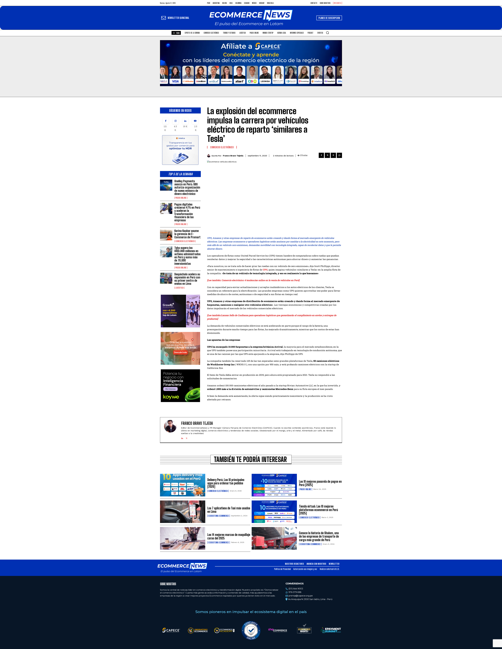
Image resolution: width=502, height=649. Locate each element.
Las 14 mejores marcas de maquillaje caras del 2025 (228, 536)
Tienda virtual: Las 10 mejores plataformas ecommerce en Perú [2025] (318, 509)
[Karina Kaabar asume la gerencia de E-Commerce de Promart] (166, 234)
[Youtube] (195, 121)
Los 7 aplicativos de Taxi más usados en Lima (228, 509)
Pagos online (180, 198)
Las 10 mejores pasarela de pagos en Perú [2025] (320, 483)
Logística (179, 288)
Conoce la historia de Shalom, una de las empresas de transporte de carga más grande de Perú (319, 536)
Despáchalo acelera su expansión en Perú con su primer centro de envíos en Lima (187, 279)
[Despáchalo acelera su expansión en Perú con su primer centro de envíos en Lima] (166, 278)
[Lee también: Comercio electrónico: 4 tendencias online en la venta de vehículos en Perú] (253, 280)
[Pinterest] (333, 155)
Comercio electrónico (185, 241)
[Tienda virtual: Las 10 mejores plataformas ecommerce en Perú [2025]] (274, 511)
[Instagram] (175, 121)
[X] (327, 155)
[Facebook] (166, 121)
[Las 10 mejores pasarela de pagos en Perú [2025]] (274, 485)
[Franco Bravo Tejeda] (209, 155)
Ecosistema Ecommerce (218, 516)
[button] (327, 33)
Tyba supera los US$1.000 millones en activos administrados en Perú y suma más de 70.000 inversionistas (187, 255)
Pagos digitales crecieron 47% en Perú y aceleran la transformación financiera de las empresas (187, 212)
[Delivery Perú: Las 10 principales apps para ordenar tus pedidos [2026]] (182, 485)
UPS (265, 269)
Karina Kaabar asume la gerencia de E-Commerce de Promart (187, 234)
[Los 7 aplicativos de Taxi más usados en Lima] (182, 511)
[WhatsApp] (339, 155)
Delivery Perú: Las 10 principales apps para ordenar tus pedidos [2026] (225, 483)
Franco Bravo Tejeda (233, 156)
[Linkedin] (185, 121)
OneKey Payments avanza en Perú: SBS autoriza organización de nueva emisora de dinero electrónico (187, 187)
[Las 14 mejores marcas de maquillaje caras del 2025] (182, 538)
